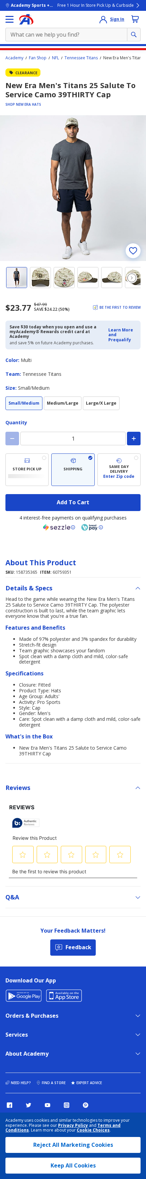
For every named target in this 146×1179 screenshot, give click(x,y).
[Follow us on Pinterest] (85, 1105)
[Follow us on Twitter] (28, 1105)
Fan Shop (38, 58)
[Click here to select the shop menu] (9, 19)
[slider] (73, 188)
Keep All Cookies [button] (73, 1165)
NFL (55, 58)
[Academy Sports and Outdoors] (26, 19)
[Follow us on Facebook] (9, 1105)
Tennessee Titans (81, 58)
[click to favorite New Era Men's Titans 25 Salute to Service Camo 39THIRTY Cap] (133, 250)
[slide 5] (111, 277)
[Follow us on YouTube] (47, 1105)
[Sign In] (103, 19)
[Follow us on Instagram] (66, 1105)
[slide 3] (64, 277)
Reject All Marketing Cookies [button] (73, 1144)
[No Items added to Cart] (135, 19)
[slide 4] (87, 277)
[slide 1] (16, 277)
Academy (14, 58)
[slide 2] (40, 277)
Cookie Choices (93, 1130)
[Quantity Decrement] (12, 438)
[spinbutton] (73, 438)
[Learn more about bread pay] (92, 527)
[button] (122, 335)
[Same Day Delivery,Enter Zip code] (119, 470)
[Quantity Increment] (134, 438)
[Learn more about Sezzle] (59, 527)
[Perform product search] (134, 34)
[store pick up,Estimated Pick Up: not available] (27, 470)
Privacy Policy (73, 1125)
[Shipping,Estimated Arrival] (73, 470)
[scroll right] (131, 277)
